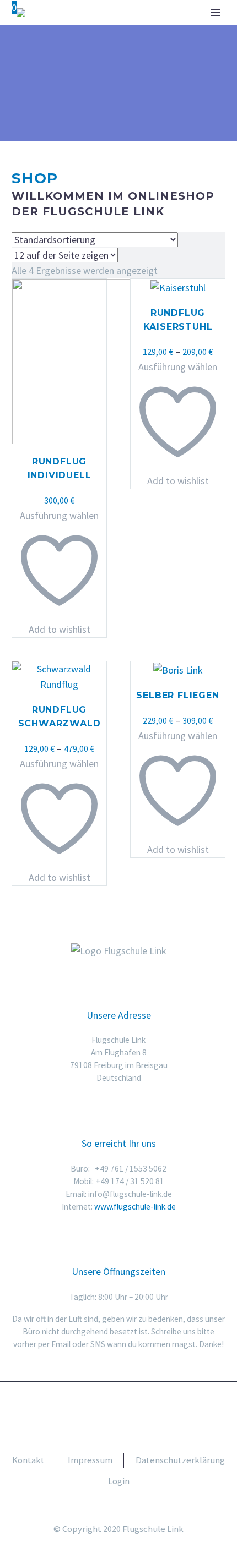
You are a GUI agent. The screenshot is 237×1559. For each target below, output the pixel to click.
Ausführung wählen (59, 515)
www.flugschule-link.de (135, 1206)
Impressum (90, 1460)
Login (119, 1481)
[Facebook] (111, 1412)
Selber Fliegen (177, 695)
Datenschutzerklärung (180, 1460)
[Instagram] (125, 1412)
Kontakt (28, 1460)
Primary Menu (215, 12)
